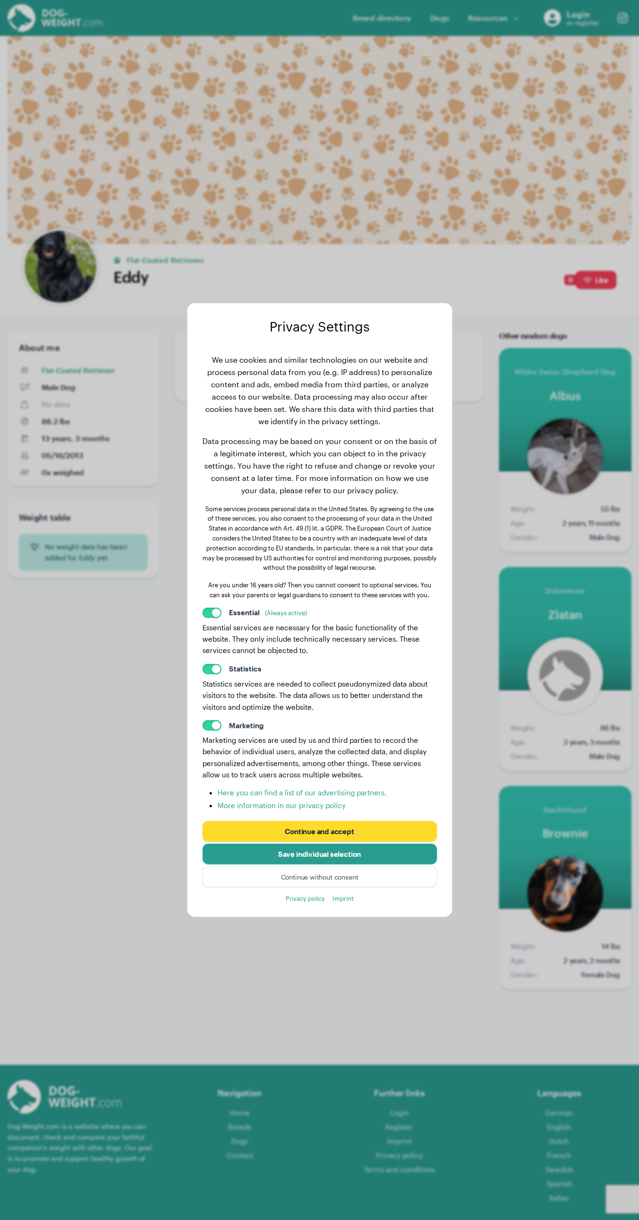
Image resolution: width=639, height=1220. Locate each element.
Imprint (343, 898)
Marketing (246, 725)
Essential (268, 612)
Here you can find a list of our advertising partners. (302, 792)
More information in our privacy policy (282, 805)
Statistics (245, 668)
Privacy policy (305, 898)
